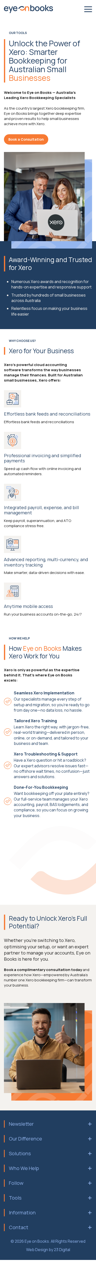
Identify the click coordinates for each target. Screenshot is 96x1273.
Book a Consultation (26, 139)
